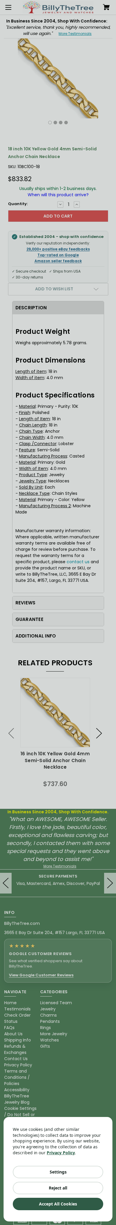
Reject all (58, 1188)
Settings (58, 1172)
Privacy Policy (61, 1152)
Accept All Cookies (58, 1204)
